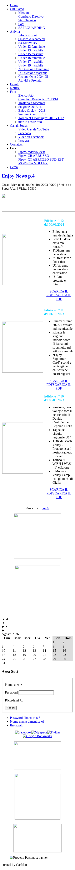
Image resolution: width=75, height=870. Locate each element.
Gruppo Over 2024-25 (33, 76)
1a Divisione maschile (32, 73)
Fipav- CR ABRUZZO (33, 155)
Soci (21, 24)
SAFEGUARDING (31, 27)
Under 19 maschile (30, 65)
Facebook (24, 133)
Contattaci (16, 144)
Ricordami (12, 700)
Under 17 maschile (30, 61)
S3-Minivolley (27, 43)
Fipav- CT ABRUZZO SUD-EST (41, 159)
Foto (13, 91)
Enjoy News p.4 (18, 176)
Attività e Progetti (29, 80)
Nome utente (13, 684)
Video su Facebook (31, 137)
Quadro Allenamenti (31, 39)
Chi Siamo (17, 9)
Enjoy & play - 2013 (31, 110)
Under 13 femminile (31, 46)
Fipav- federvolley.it (31, 152)
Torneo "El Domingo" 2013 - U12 (41, 118)
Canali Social (19, 125)
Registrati (16, 725)
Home (14, 5)
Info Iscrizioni (27, 35)
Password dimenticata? (25, 717)
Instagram (24, 140)
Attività (15, 31)
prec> (45, 508)
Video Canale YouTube (33, 129)
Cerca (14, 167)
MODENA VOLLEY (33, 163)
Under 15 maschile (30, 54)
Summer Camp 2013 (32, 114)
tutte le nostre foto (30, 122)
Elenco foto (26, 95)
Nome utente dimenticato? (27, 721)
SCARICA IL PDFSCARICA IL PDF (58, 295)
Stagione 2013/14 (29, 107)
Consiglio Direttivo (31, 16)
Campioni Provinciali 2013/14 (38, 99)
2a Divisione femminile (33, 69)
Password (11, 692)
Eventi (14, 84)
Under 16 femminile (31, 58)
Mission (23, 12)
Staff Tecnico (27, 20)
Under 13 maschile (30, 50)
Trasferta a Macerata (31, 103)
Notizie (15, 88)
